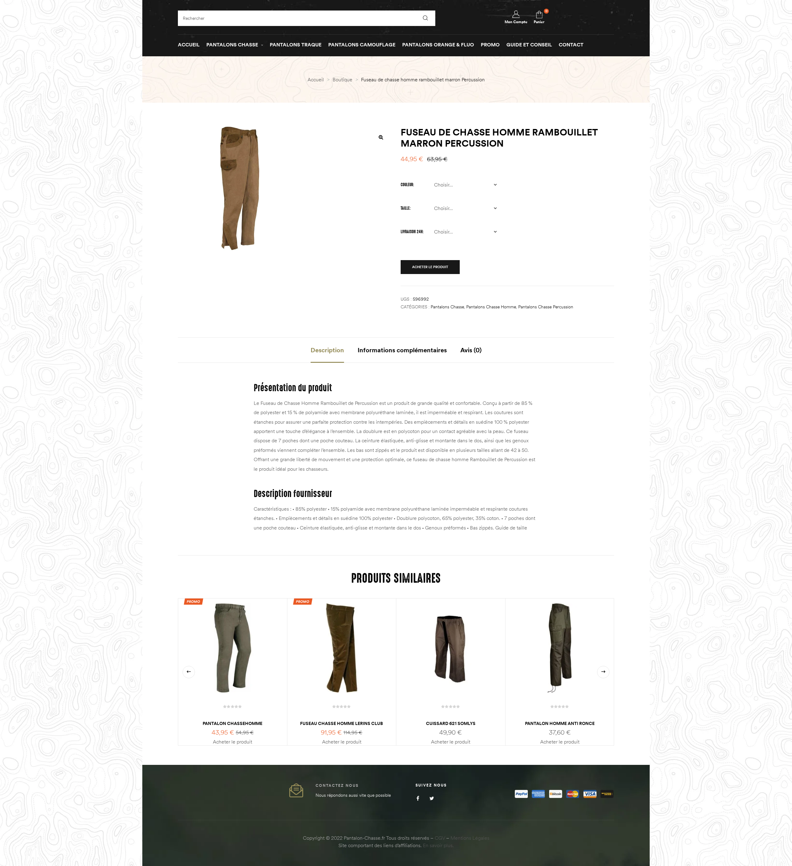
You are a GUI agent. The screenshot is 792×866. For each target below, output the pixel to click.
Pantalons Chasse (447, 307)
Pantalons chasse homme (491, 307)
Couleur (407, 184)
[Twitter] (431, 798)
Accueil (316, 79)
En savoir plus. (438, 845)
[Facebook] (417, 798)
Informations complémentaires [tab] (402, 350)
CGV (440, 838)
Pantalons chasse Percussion (545, 307)
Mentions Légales (469, 838)
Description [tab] (327, 350)
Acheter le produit (430, 267)
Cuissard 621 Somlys (451, 723)
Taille (405, 208)
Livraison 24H (412, 231)
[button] (381, 137)
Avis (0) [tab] (471, 350)
